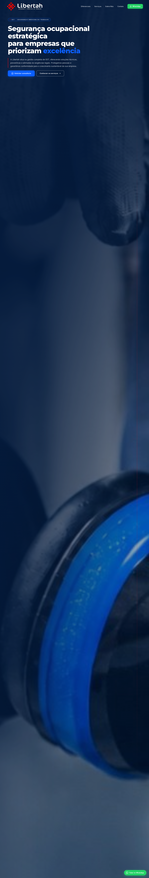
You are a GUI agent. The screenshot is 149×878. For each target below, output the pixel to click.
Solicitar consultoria (23, 73)
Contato (120, 6)
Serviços (97, 6)
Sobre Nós (109, 6)
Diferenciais (85, 6)
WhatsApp (136, 6)
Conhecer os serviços (49, 73)
